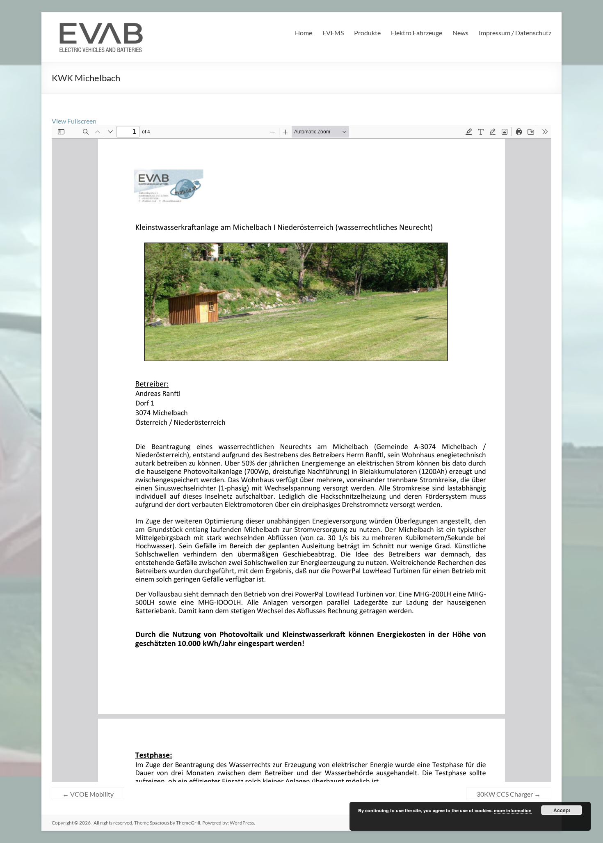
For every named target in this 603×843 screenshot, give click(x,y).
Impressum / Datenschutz (515, 33)
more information (513, 810)
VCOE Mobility (88, 794)
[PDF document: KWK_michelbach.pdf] (301, 453)
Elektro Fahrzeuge (416, 33)
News (460, 33)
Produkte (367, 33)
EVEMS (333, 33)
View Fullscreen (74, 121)
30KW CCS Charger (509, 794)
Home (303, 33)
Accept (561, 810)
